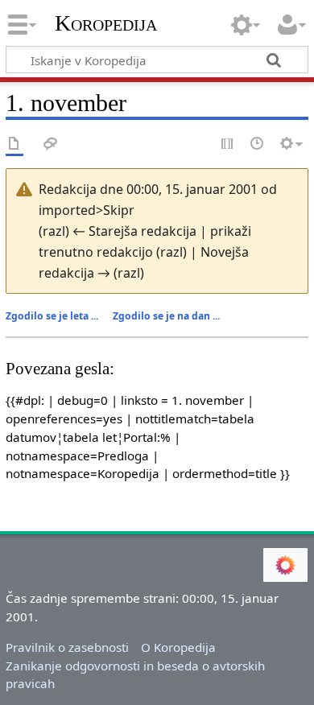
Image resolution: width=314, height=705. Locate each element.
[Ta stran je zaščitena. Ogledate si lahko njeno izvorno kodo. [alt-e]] (228, 144)
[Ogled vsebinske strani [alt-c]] (14, 144)
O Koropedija (178, 647)
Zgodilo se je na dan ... (166, 316)
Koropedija (106, 23)
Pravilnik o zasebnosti (67, 647)
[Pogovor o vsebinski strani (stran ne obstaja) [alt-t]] (51, 144)
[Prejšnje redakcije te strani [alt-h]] (257, 144)
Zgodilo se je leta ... (52, 316)
